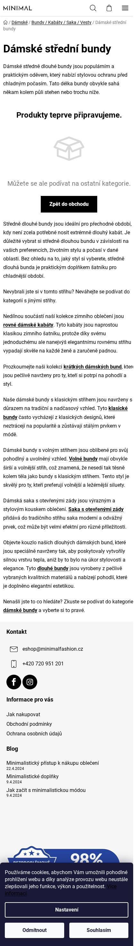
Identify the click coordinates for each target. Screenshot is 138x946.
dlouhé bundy (52, 568)
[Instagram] (29, 682)
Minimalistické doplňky (32, 776)
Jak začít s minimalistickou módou (46, 790)
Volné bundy (83, 459)
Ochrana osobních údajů (34, 734)
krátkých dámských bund (93, 367)
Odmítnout (34, 930)
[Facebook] (13, 682)
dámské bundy (20, 610)
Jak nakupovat (23, 714)
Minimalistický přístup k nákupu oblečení (52, 763)
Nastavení (66, 910)
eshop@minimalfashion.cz (52, 649)
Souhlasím (99, 930)
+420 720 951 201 (43, 664)
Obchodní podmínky (29, 724)
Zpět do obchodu (69, 204)
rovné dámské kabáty (28, 325)
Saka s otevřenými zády (96, 509)
